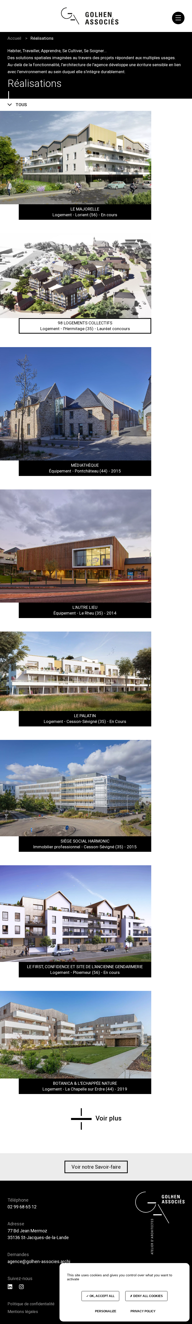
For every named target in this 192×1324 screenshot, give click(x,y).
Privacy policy (143, 1311)
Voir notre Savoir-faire (96, 1167)
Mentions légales (23, 1311)
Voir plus (109, 1118)
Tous (21, 104)
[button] (178, 18)
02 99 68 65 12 (22, 1206)
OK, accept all (101, 1296)
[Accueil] (89, 15)
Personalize (105, 1311)
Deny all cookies (147, 1296)
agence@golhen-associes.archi (39, 1261)
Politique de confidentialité (31, 1304)
